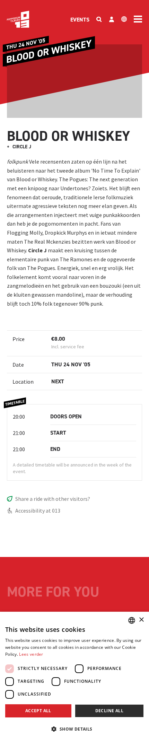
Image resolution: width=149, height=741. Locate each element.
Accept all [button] (38, 711)
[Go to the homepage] (18, 19)
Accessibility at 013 (37, 510)
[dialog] (74, 676)
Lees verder (31, 654)
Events (79, 19)
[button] (74, 729)
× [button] (141, 619)
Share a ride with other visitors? (52, 498)
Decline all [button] (109, 711)
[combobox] (131, 620)
